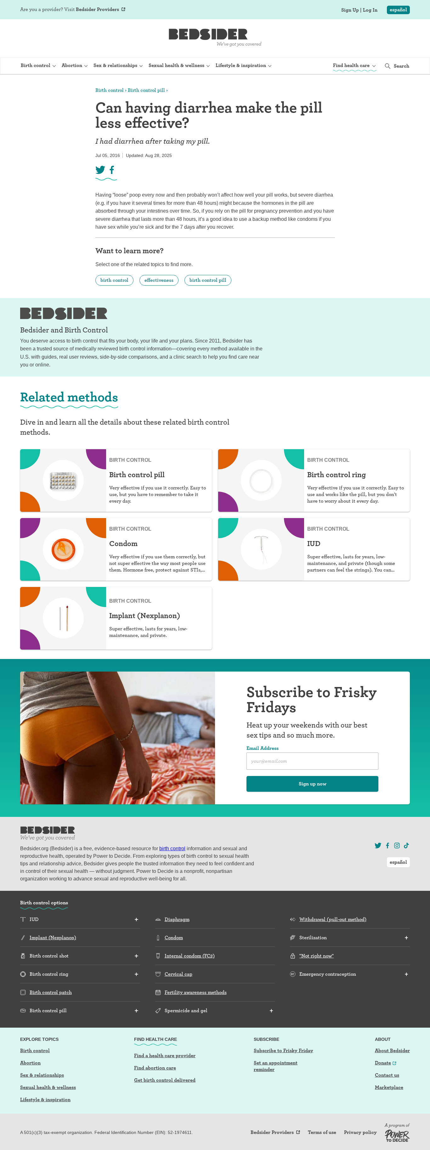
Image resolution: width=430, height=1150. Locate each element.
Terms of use (322, 1132)
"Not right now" (316, 956)
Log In (370, 10)
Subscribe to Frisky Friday (283, 1050)
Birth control (109, 90)
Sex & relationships (42, 1075)
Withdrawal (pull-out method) (332, 919)
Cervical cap (178, 974)
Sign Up (350, 10)
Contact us (387, 1075)
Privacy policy (360, 1132)
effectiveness (158, 280)
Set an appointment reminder (275, 1066)
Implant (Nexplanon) (53, 938)
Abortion (30, 1063)
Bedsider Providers (97, 9)
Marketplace (389, 1087)
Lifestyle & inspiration (45, 1100)
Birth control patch (51, 992)
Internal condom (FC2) (190, 956)
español (398, 10)
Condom (174, 938)
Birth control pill (146, 90)
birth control (114, 280)
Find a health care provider (164, 1055)
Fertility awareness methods (196, 992)
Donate (383, 1063)
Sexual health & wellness (48, 1087)
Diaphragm (177, 919)
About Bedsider (392, 1050)
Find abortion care (155, 1068)
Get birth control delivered (164, 1080)
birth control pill (208, 280)
